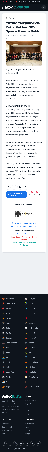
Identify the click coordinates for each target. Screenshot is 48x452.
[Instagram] (15, 443)
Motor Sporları (9, 343)
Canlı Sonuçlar (7, 427)
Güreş (6, 313)
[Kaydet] (40, 194)
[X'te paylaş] (14, 187)
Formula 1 (30, 338)
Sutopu (7, 357)
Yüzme (6, 318)
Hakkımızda (29, 424)
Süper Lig (28, 404)
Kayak (6, 382)
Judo (6, 328)
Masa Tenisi (8, 303)
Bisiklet (7, 338)
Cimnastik (30, 333)
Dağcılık (30, 382)
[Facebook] (4, 443)
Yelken (6, 367)
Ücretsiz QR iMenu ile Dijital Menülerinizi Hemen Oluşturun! (24, 224)
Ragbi (6, 387)
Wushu (6, 377)
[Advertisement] (24, 271)
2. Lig (27, 410)
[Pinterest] (27, 443)
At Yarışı (30, 308)
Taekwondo (31, 328)
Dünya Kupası (30, 401)
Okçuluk (30, 323)
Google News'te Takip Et (16, 194)
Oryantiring (31, 377)
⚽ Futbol (10, 18)
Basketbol (8, 298)
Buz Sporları (31, 347)
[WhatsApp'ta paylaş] (19, 187)
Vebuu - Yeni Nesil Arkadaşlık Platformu (24, 244)
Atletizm (30, 313)
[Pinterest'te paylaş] (25, 187)
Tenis (29, 303)
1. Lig (27, 407)
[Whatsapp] (21, 443)
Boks (28, 318)
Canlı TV (5, 434)
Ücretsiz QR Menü (24, 234)
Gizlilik (27, 430)
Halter (6, 323)
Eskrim (6, 362)
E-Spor (29, 343)
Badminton (31, 357)
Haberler (5, 424)
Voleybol (30, 298)
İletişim (27, 427)
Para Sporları (32, 387)
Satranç (7, 352)
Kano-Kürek (31, 362)
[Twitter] (10, 443)
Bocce (6, 308)
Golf (28, 352)
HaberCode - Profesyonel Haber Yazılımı (24, 238)
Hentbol (7, 347)
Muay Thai (8, 372)
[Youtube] (38, 443)
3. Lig (27, 414)
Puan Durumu (7, 430)
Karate (6, 333)
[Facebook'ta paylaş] (8, 187)
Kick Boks (30, 372)
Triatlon (30, 367)
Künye (27, 434)
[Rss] (32, 443)
